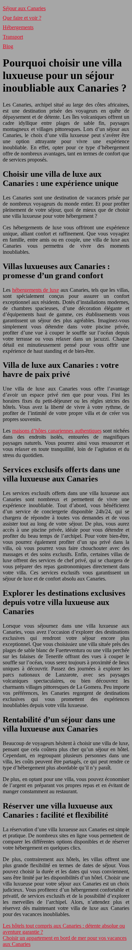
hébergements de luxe (35, 290)
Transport (13, 37)
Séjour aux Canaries (24, 8)
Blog (8, 46)
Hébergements (18, 27)
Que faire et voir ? (22, 18)
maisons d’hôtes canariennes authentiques (57, 431)
